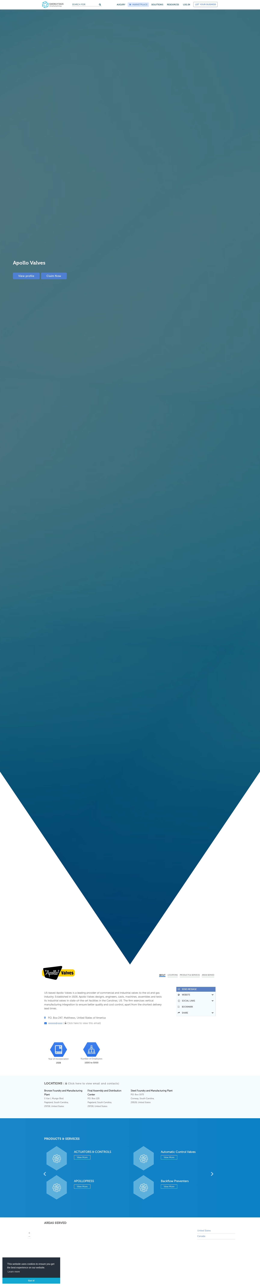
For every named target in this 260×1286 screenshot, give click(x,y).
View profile (26, 276)
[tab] (196, 989)
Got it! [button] (31, 1280)
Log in (186, 4)
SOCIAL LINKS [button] (187, 1001)
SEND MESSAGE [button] (188, 989)
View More (82, 1157)
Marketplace (139, 4)
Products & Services (190, 975)
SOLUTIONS (157, 4)
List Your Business (205, 4)
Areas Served (208, 975)
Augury (121, 4)
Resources (173, 4)
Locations (173, 975)
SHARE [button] (184, 1013)
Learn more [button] (14, 1271)
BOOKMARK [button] (186, 1007)
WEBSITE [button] (185, 995)
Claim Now (53, 276)
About (162, 975)
